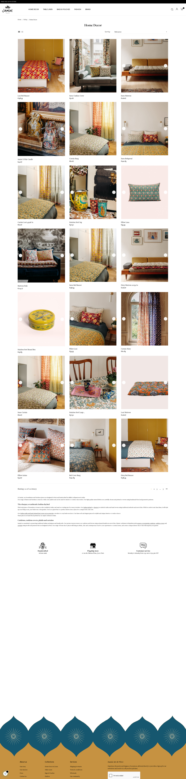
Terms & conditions (76, 770)
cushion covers (160, 523)
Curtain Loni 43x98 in (25, 222)
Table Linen (48, 770)
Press (21, 773)
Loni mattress (126, 412)
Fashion (47, 776)
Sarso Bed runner (75, 285)
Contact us (23, 776)
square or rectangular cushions (146, 523)
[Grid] (19, 32)
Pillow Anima (22, 475)
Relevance (141, 32)
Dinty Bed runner (127, 475)
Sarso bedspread (126, 159)
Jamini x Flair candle (25, 159)
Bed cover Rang (74, 475)
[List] (22, 32)
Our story (23, 767)
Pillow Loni (73, 349)
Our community (75, 776)
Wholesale (73, 773)
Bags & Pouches (49, 773)
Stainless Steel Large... (77, 412)
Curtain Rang (74, 159)
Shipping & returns (76, 767)
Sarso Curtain (22, 412)
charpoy (96, 507)
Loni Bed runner (23, 96)
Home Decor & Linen (51, 767)
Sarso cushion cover (76, 96)
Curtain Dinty (126, 349)
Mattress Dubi (22, 286)
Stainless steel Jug (75, 222)
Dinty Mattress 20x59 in (129, 285)
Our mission (23, 770)
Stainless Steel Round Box (27, 350)
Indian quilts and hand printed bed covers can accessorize (37, 513)
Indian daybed (87, 507)
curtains (20, 525)
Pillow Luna (125, 222)
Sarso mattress (126, 96)
